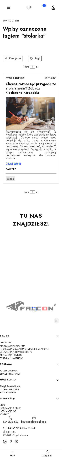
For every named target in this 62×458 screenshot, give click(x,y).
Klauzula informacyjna (12, 345)
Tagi (37, 58)
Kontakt (4, 414)
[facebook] (11, 441)
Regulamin (5, 342)
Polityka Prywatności (11, 358)
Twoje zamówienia (10, 386)
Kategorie (15, 58)
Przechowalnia (8, 392)
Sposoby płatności (10, 373)
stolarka (10, 179)
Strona (26, 66)
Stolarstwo (15, 78)
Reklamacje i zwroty (11, 355)
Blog (17, 20)
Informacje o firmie (10, 408)
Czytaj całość (13, 164)
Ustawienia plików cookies (14, 352)
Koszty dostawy (8, 370)
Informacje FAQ (8, 411)
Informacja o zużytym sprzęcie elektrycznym (24, 349)
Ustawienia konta (9, 389)
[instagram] (5, 442)
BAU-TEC (7, 20)
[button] (8, 8)
